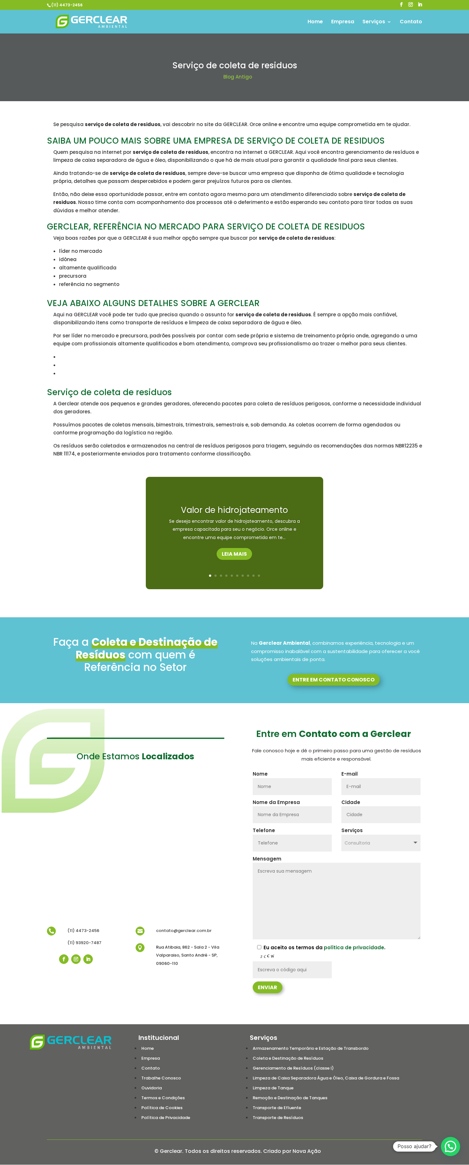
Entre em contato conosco (334, 679)
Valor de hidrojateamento (234, 510)
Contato (411, 22)
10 (259, 576)
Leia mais (234, 554)
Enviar (267, 987)
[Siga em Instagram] (76, 959)
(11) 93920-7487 (84, 943)
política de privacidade (354, 947)
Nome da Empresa (276, 802)
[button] (450, 1146)
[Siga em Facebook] (64, 959)
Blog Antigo (237, 76)
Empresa (342, 22)
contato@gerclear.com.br (184, 931)
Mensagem (267, 858)
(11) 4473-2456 (67, 5)
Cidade (350, 802)
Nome (260, 773)
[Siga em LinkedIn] (88, 959)
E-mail (349, 773)
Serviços (373, 22)
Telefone (264, 830)
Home (315, 22)
